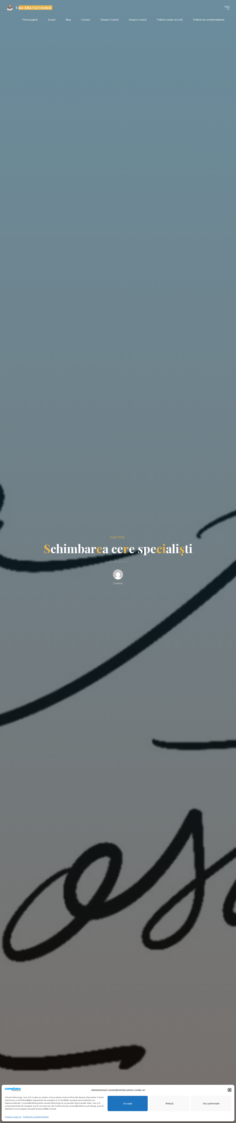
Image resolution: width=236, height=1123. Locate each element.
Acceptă (127, 1103)
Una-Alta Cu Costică (33, 7)
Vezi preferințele (211, 1103)
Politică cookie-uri (13, 1117)
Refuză (169, 1103)
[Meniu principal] (227, 7)
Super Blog (117, 537)
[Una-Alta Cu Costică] (9, 7)
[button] (229, 1090)
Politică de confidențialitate (36, 1117)
